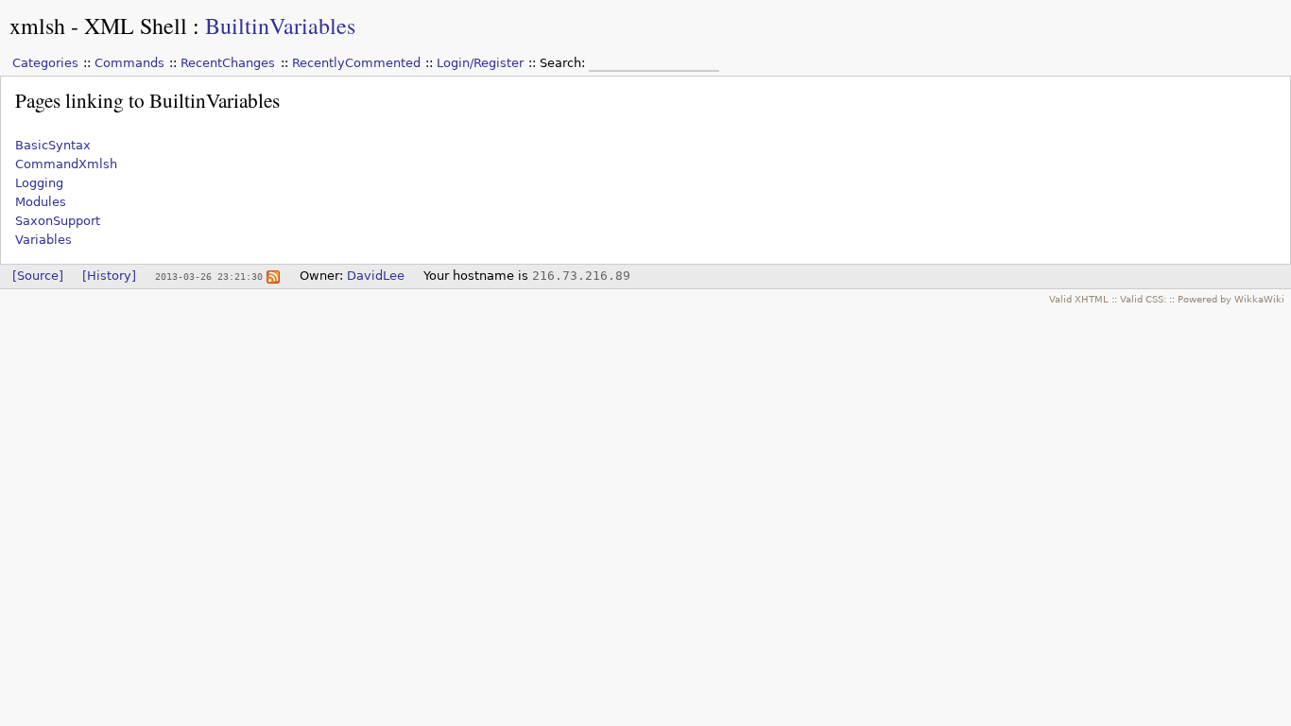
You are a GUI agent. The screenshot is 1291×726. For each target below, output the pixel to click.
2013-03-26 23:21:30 (209, 276)
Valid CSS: (1143, 298)
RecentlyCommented (356, 63)
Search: (564, 63)
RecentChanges (228, 63)
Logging (39, 183)
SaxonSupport (57, 221)
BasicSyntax (53, 145)
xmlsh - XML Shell (98, 25)
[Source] (37, 275)
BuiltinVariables (280, 25)
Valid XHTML (1079, 298)
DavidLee (376, 275)
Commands (129, 63)
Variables (43, 240)
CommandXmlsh (66, 164)
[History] (109, 275)
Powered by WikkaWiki (1231, 298)
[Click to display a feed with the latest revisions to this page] (273, 275)
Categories (45, 63)
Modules (40, 202)
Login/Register (480, 63)
